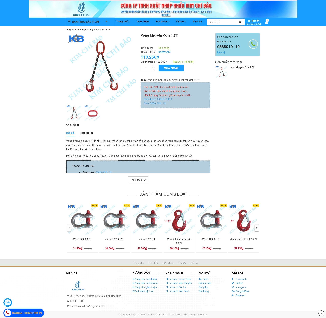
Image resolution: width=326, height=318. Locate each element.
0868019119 (228, 46)
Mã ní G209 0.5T (82, 239)
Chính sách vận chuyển (179, 283)
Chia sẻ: (71, 124)
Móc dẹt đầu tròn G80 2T (243, 239)
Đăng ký (203, 287)
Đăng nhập (205, 283)
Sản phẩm (162, 21)
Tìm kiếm (204, 279)
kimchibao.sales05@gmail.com (87, 306)
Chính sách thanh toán (178, 279)
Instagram (241, 287)
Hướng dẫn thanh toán (145, 283)
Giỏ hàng (204, 291)
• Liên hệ (193, 262)
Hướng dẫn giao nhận (144, 287)
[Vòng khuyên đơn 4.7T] (221, 72)
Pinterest (240, 295)
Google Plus (242, 291)
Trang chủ (122, 21)
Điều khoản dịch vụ (143, 291)
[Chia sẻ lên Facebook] (78, 124)
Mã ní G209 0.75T (115, 239)
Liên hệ (197, 21)
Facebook (240, 279)
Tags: (144, 79)
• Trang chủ (138, 262)
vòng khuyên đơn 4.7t (186, 79)
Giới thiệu (143, 21)
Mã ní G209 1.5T (211, 239)
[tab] (70, 133)
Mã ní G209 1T (147, 239)
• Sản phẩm (168, 262)
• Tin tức (181, 262)
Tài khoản (253, 20)
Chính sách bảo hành (177, 291)
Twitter (239, 283)
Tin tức (180, 21)
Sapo (205, 314)
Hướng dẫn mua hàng (144, 279)
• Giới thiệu (152, 262)
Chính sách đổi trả (176, 287)
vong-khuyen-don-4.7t (160, 79)
